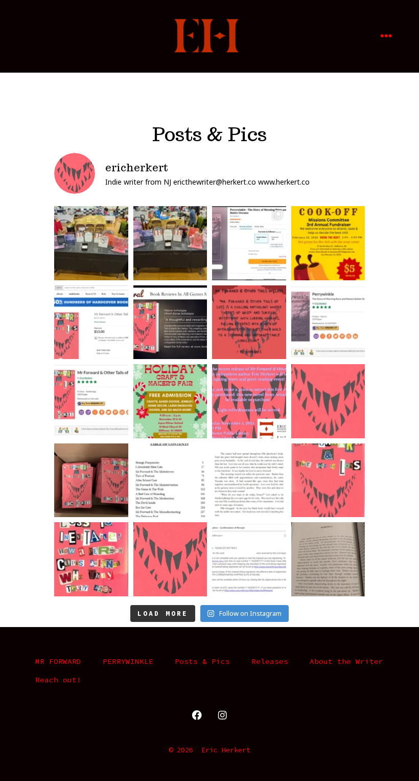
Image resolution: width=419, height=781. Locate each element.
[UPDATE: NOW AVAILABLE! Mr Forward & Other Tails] (249, 480)
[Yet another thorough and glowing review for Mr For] (170, 322)
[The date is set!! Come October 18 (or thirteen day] (328, 480)
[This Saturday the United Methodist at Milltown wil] (328, 243)
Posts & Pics (202, 661)
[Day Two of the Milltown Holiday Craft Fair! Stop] (91, 243)
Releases (269, 661)
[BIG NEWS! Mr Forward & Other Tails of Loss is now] (91, 322)
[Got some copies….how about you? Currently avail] (91, 480)
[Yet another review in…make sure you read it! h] (249, 322)
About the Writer (346, 661)
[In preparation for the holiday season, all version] (249, 243)
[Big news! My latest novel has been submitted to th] (249, 559)
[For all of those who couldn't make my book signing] (170, 401)
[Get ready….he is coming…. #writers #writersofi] (170, 559)
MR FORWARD (58, 661)
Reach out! (58, 679)
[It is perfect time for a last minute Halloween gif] (328, 401)
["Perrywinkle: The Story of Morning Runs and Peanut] (328, 322)
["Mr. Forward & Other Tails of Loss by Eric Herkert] (91, 401)
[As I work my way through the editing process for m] (328, 559)
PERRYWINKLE (128, 661)
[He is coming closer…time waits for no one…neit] (91, 559)
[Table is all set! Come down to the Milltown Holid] (170, 243)
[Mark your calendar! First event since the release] (249, 401)
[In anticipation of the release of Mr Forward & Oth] (170, 480)
